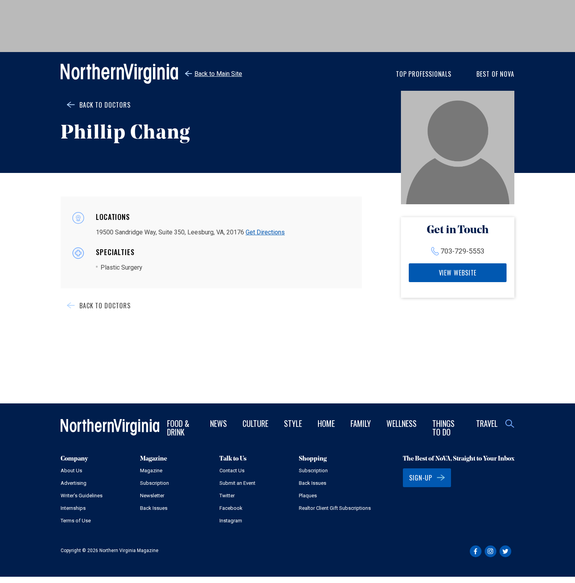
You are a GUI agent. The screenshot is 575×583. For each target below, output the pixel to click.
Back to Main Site (218, 73)
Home (326, 423)
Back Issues (153, 508)
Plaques (308, 495)
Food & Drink (178, 427)
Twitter (227, 495)
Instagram (230, 521)
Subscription (154, 483)
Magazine (151, 470)
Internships (73, 508)
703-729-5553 (462, 251)
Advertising (73, 483)
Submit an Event (237, 483)
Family (360, 423)
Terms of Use (76, 521)
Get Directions (265, 232)
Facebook (231, 508)
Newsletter (152, 495)
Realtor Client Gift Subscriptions (335, 508)
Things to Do (443, 427)
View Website (458, 272)
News (218, 423)
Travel (487, 423)
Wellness (401, 423)
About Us (71, 470)
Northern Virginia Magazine (119, 74)
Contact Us (231, 470)
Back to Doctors (105, 105)
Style (293, 423)
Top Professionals (423, 74)
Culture (255, 423)
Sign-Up (420, 477)
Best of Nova (495, 74)
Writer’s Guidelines (81, 495)
